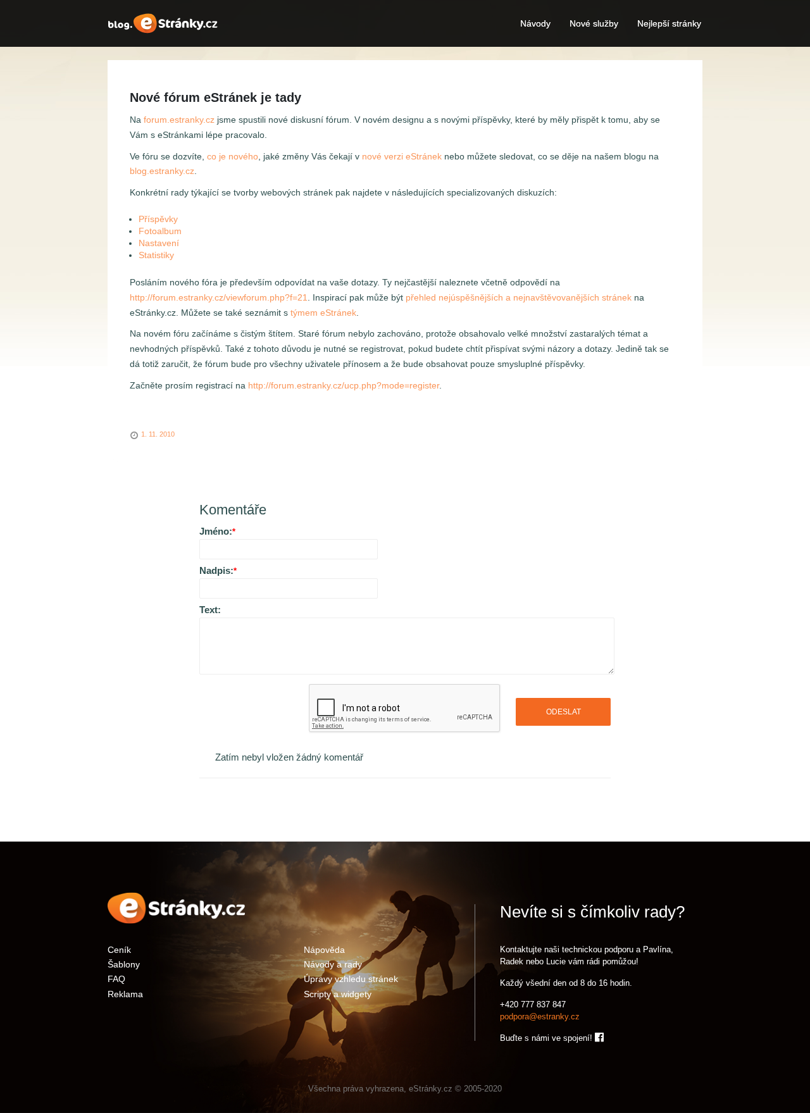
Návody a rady (333, 964)
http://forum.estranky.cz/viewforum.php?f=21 (219, 297)
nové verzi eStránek (402, 156)
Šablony (124, 964)
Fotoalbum (160, 231)
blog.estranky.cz (162, 171)
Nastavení (159, 243)
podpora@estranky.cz (540, 1016)
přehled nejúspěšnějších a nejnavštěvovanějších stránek (519, 297)
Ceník (119, 949)
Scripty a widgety (337, 993)
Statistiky (156, 255)
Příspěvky (158, 219)
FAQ (116, 978)
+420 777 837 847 (533, 1004)
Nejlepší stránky (669, 23)
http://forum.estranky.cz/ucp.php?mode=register (343, 385)
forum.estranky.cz (179, 120)
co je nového (232, 156)
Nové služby (594, 23)
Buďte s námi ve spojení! (547, 1038)
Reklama (125, 993)
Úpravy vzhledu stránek (351, 978)
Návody (535, 23)
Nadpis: (218, 570)
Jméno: (217, 531)
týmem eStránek (323, 313)
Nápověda (324, 949)
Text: (210, 609)
